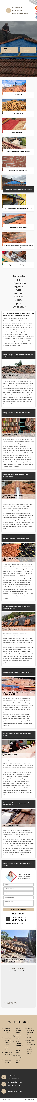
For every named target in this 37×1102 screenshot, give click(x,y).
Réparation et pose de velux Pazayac (8, 1055)
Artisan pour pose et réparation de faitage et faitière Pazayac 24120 (31, 1047)
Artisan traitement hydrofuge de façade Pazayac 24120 (19, 1047)
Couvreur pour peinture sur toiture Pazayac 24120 (31, 1033)
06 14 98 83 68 (17, 10)
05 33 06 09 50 (17, 7)
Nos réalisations (9, 50)
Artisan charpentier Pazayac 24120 (19, 1059)
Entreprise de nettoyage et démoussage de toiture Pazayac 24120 (8, 1043)
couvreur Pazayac (18, 1037)
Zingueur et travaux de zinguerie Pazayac (7, 1032)
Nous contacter (26, 50)
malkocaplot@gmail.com (20, 13)
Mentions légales (29, 1100)
